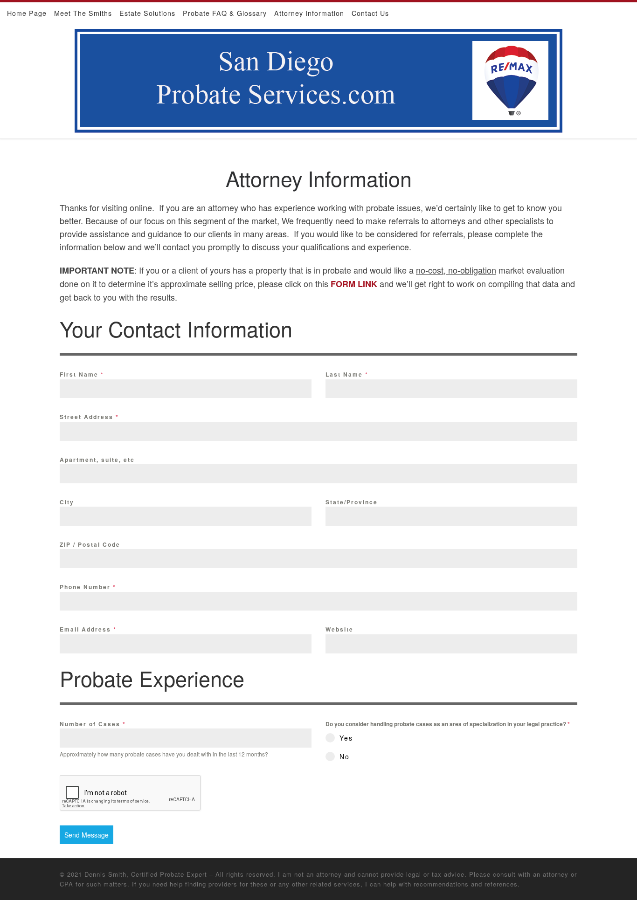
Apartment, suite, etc (97, 459)
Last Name (346, 374)
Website (339, 629)
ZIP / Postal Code (90, 544)
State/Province (351, 502)
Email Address (88, 629)
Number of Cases (93, 724)
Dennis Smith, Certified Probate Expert (145, 874)
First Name (82, 374)
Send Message (86, 834)
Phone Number (88, 587)
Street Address (89, 416)
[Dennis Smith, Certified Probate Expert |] (319, 78)
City (67, 502)
